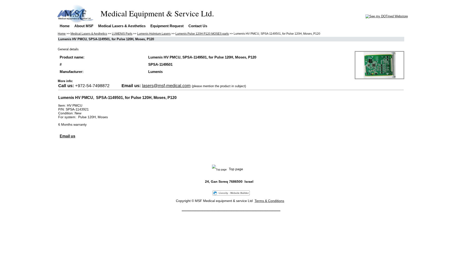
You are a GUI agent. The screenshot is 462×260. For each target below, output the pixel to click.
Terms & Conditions (269, 201)
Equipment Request (167, 26)
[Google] (92, 153)
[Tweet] (65, 153)
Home (65, 26)
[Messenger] (87, 153)
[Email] (60, 153)
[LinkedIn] (81, 153)
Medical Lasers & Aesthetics (122, 26)
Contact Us (197, 26)
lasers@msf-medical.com (166, 85)
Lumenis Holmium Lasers (154, 33)
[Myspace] (76, 153)
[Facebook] (71, 153)
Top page (240, 169)
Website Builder (239, 193)
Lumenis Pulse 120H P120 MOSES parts (202, 33)
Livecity (223, 193)
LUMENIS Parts (122, 33)
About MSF (83, 26)
